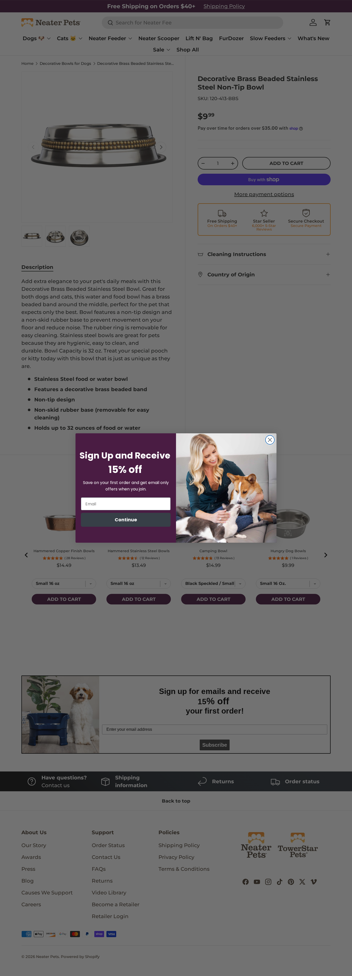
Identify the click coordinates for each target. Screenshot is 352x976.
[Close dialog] (269, 439)
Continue (126, 519)
